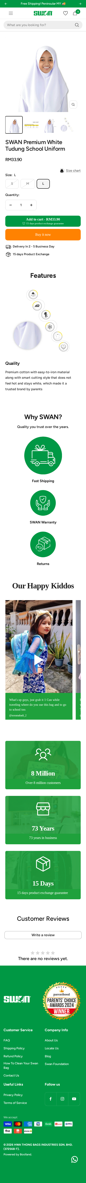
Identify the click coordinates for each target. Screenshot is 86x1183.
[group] (45, 660)
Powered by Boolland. (18, 1154)
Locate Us (52, 1048)
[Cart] (75, 13)
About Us (51, 1040)
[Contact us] (74, 1159)
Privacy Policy (13, 1095)
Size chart (73, 171)
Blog (48, 1056)
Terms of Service (15, 1103)
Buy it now (43, 234)
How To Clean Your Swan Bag (21, 1065)
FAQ (7, 1040)
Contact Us (11, 1075)
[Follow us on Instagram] (62, 1099)
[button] (5, 6)
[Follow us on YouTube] (74, 1099)
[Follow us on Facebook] (50, 1099)
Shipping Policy (14, 1048)
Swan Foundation (57, 1064)
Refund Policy (13, 1056)
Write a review (43, 935)
